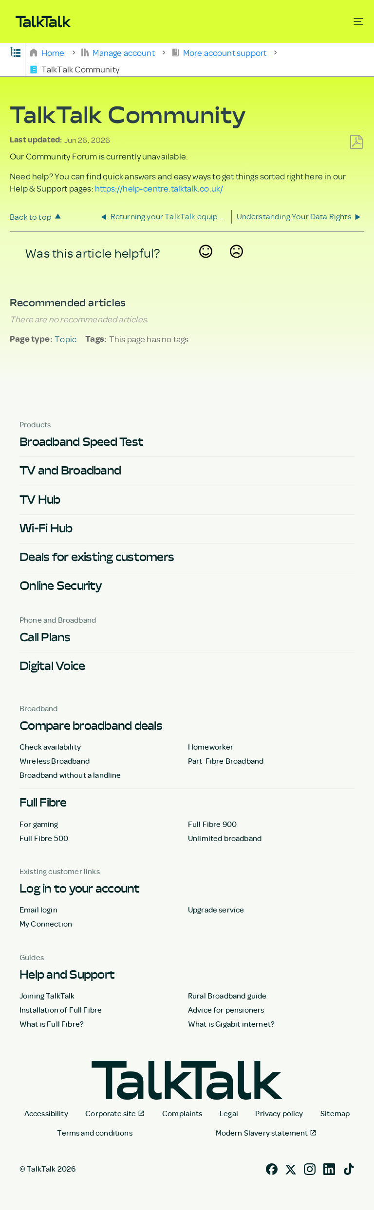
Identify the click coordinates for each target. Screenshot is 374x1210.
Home (53, 52)
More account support (224, 52)
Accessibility (46, 1113)
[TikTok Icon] (349, 1167)
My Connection (45, 924)
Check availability (50, 747)
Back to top (31, 216)
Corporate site (110, 1113)
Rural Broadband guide (227, 995)
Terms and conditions (94, 1133)
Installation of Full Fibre (60, 1010)
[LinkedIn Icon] (329, 1167)
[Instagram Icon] (310, 1167)
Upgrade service (216, 909)
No (236, 264)
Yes (206, 264)
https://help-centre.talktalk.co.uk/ (159, 188)
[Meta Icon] (290, 1167)
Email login (38, 909)
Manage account (123, 52)
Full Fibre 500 (43, 838)
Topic (65, 338)
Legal (229, 1113)
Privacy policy (279, 1113)
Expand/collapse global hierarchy (15, 51)
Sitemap (335, 1113)
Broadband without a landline (70, 775)
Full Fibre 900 (212, 824)
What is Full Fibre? (51, 1024)
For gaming (38, 824)
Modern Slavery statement (262, 1133)
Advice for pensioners (226, 1010)
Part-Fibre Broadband (225, 761)
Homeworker (211, 747)
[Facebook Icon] (272, 1167)
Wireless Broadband (54, 761)
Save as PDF (356, 142)
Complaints (182, 1113)
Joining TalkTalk (47, 995)
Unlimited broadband (225, 838)
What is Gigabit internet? (231, 1024)
